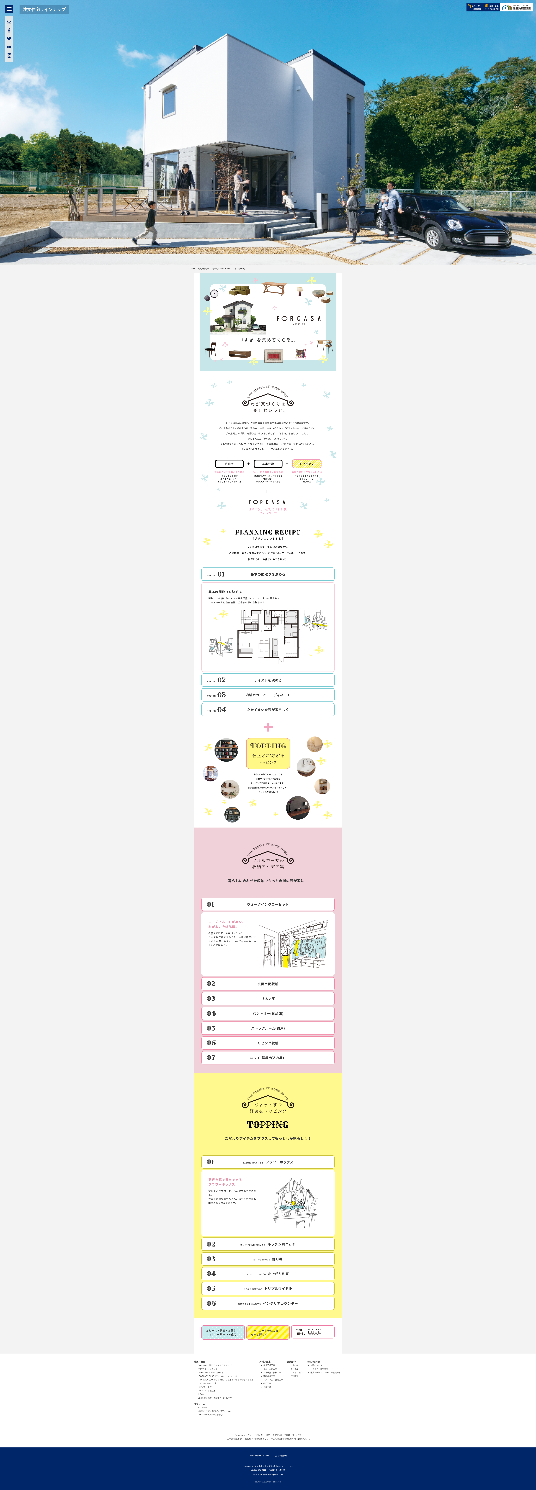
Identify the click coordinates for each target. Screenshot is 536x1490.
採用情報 (295, 1376)
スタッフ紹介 (296, 1372)
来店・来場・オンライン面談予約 (325, 1372)
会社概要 (295, 1369)
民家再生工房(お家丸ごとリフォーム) (214, 1411)
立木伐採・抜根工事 (272, 1372)
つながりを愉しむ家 (207, 1383)
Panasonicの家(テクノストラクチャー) (215, 1365)
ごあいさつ (296, 1365)
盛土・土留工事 (270, 1369)
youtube (9, 47)
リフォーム (203, 1407)
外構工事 (267, 1387)
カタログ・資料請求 (319, 1369)
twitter (9, 38)
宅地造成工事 (269, 1365)
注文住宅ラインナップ (207, 1369)
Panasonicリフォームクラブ (210, 1415)
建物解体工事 (269, 1376)
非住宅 (201, 1394)
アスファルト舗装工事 (273, 1380)
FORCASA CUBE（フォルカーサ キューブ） (218, 1376)
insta (9, 55)
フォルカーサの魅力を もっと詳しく (264, 1332)
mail (9, 22)
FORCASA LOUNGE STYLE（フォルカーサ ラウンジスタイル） (227, 1380)
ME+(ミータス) (205, 1387)
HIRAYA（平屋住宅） (208, 1391)
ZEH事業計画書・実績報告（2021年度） (216, 1398)
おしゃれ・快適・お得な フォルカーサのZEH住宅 (221, 1332)
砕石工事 (267, 1383)
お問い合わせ (316, 1365)
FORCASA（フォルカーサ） (211, 1372)
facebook (9, 30)
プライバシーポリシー (259, 1455)
